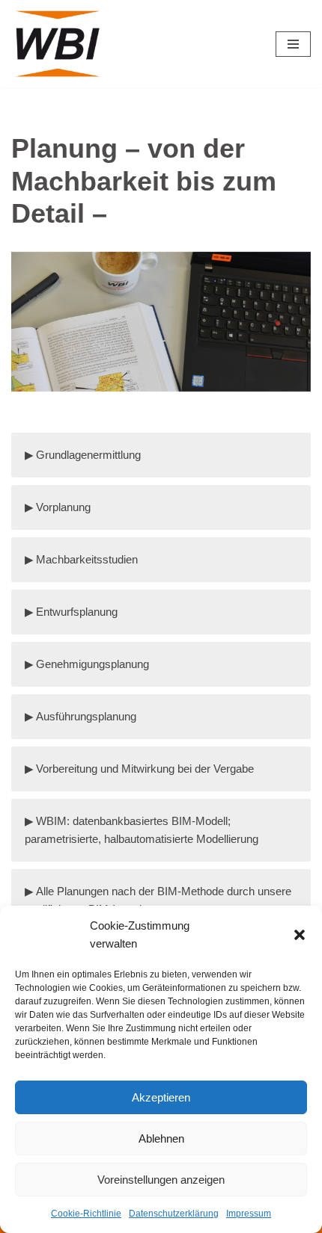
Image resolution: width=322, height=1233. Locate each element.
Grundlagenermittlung (88, 454)
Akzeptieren (161, 1097)
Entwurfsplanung (77, 611)
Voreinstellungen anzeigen (161, 1179)
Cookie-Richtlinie (86, 1213)
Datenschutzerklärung (174, 1213)
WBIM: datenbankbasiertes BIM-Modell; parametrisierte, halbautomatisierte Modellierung (141, 830)
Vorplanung (63, 507)
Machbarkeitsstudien (87, 559)
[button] (299, 934)
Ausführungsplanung (86, 716)
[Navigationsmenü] (293, 44)
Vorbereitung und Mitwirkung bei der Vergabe (145, 768)
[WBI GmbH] (60, 43)
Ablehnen (161, 1138)
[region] (161, 341)
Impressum (248, 1213)
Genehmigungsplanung (92, 664)
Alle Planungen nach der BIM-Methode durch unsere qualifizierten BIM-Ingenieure (158, 900)
